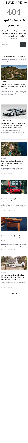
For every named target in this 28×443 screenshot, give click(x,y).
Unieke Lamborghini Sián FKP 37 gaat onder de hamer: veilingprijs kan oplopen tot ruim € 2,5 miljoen (13, 125)
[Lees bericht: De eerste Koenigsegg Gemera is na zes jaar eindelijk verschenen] (14, 187)
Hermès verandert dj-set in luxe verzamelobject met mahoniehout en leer (12, 238)
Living (3, 81)
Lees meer (14, 294)
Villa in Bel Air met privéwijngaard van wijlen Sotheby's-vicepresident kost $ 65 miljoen (13, 86)
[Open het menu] (1, 2)
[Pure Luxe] (14, 2)
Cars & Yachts (7, 120)
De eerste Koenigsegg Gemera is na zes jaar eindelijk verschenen (12, 200)
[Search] (23, 44)
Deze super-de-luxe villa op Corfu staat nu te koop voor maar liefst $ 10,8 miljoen (12, 163)
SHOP (25, 2)
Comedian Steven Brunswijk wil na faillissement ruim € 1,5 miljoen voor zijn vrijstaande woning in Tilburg (13, 277)
